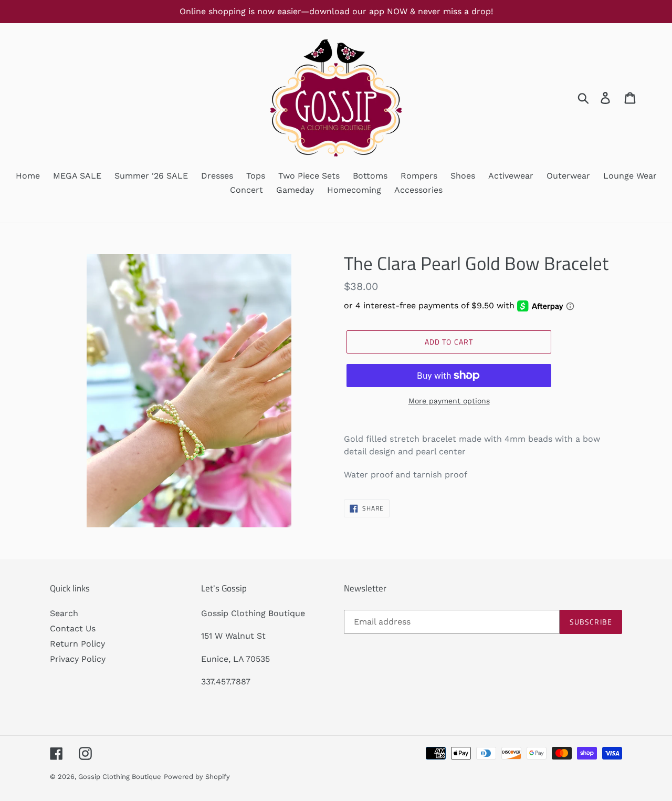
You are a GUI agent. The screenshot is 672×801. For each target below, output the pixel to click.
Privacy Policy (78, 659)
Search (64, 613)
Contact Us (73, 628)
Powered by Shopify (197, 777)
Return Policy (77, 644)
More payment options (449, 401)
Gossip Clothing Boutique (119, 777)
